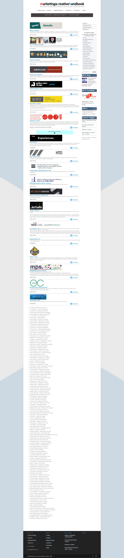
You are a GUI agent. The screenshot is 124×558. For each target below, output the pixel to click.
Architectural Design (87, 61)
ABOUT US (85, 23)
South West (77, 10)
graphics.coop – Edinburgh (36, 74)
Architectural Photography (89, 65)
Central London (41, 10)
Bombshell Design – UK (35, 238)
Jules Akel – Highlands (35, 59)
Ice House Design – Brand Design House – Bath (40, 170)
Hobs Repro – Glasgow (35, 120)
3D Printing (85, 44)
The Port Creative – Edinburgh (36, 44)
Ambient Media (86, 54)
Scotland (49, 10)
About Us (30, 537)
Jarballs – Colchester (34, 210)
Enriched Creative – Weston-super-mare (38, 287)
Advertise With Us (32, 540)
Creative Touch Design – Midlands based (39, 195)
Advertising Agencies (88, 47)
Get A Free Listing (32, 535)
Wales (83, 10)
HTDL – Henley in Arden (35, 156)
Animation (85, 56)
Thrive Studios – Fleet (35, 228)
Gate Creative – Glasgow (35, 103)
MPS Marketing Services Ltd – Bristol (38, 270)
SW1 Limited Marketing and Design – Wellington (40, 183)
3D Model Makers (87, 42)
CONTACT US (85, 29)
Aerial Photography (87, 49)
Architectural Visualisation (89, 66)
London (48, 535)
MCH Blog (86, 75)
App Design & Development (89, 60)
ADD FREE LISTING (87, 25)
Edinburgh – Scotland (86, 128)
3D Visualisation (86, 46)
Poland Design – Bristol (35, 300)
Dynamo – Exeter (33, 256)
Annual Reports (86, 58)
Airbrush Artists (86, 53)
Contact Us (30, 542)
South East (68, 10)
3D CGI (84, 37)
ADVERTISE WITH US (87, 27)
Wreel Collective (33, 142)
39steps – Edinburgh (34, 30)
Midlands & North (58, 10)
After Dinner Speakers (88, 51)
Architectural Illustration (88, 63)
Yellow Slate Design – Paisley (36, 88)
